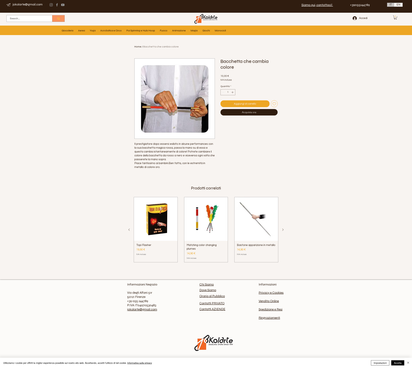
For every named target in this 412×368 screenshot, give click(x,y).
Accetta (398, 362)
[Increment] (233, 92)
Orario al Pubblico (212, 296)
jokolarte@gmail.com (27, 4)
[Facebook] (57, 5)
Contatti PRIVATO (212, 303)
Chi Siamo (206, 284)
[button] (395, 17)
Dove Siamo (207, 290)
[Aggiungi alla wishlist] (274, 103)
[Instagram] (51, 5)
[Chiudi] (408, 362)
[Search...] (58, 18)
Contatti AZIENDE (212, 309)
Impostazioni (380, 362)
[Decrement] (223, 92)
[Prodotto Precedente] (129, 230)
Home (137, 46)
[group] (206, 229)
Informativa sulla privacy (139, 362)
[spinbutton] (228, 92)
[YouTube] (63, 5)
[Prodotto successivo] (283, 230)
